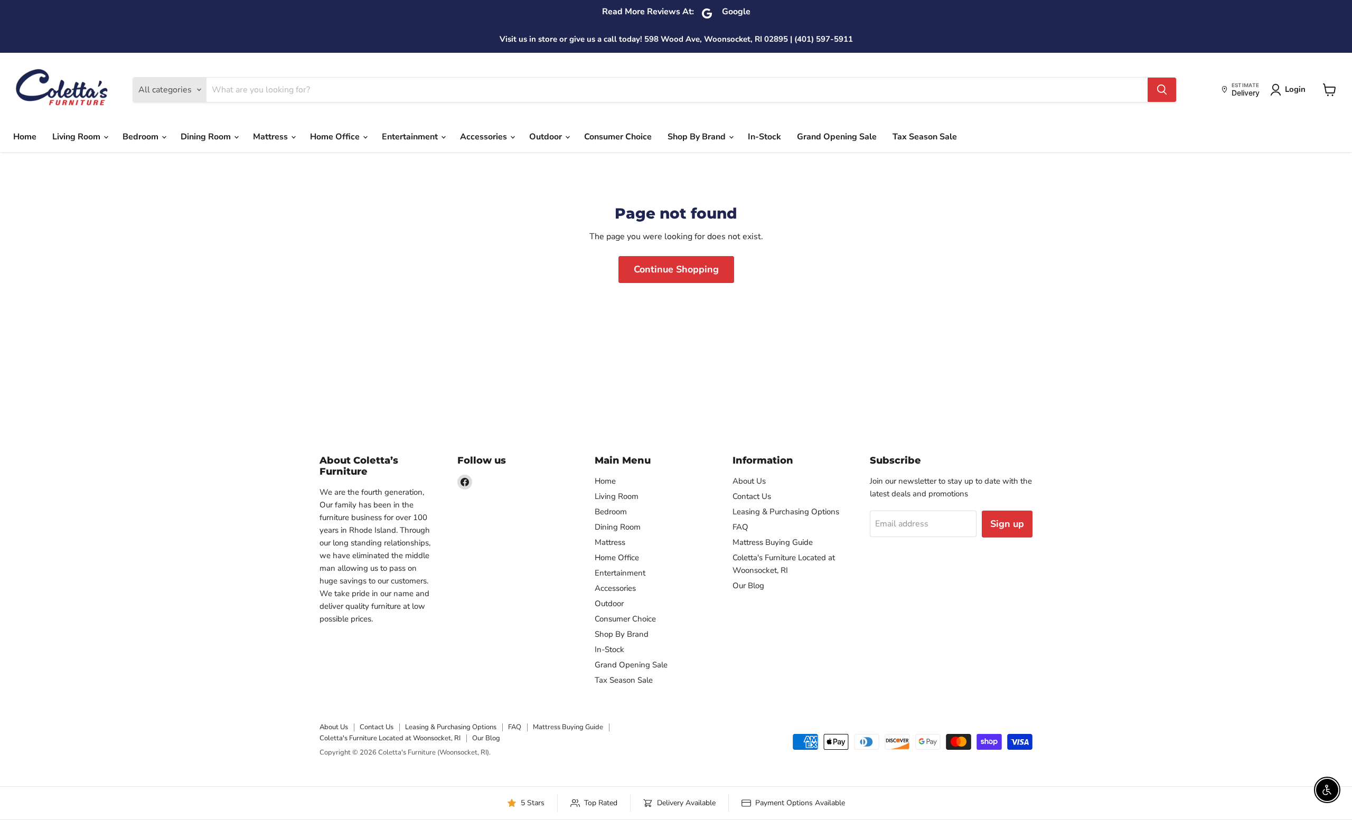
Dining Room (207, 137)
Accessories (484, 137)
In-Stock (764, 137)
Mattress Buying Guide (773, 542)
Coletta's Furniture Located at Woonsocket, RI (390, 738)
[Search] (1162, 90)
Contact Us (752, 496)
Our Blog (748, 585)
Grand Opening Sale (837, 137)
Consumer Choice (618, 137)
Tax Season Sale (925, 137)
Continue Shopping (676, 269)
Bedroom (142, 137)
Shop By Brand (698, 137)
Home (24, 137)
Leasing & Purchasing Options (786, 511)
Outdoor (546, 137)
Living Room (77, 137)
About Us (749, 481)
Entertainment (411, 137)
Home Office (336, 137)
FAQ (740, 527)
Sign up (1007, 523)
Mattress (271, 137)
